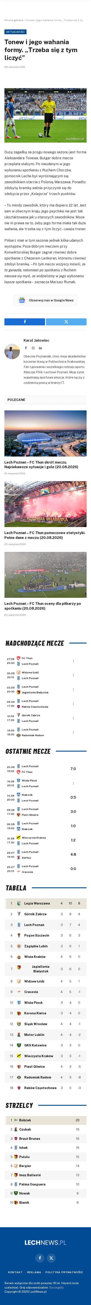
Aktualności (15, 32)
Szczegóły (56, 1287)
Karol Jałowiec (36, 340)
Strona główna (13, 20)
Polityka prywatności (64, 1272)
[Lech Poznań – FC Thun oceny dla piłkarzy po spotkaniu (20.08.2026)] (45, 575)
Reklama (34, 1272)
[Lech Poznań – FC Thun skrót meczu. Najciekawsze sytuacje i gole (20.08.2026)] (45, 433)
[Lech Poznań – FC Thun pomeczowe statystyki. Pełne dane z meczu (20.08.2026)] (45, 504)
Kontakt (15, 1272)
